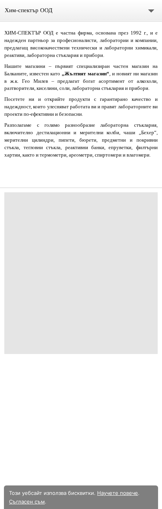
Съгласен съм (27, 501)
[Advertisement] (81, 273)
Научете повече (117, 493)
